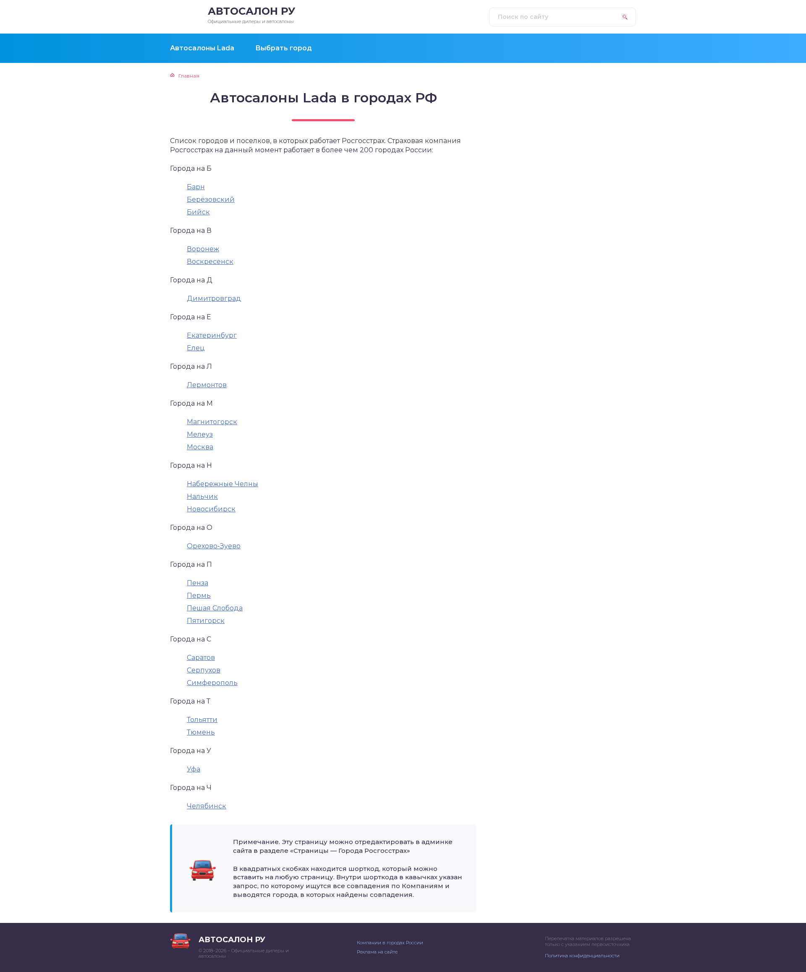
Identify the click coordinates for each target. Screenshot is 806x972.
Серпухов (203, 670)
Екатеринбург (212, 335)
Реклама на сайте (377, 952)
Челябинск (206, 806)
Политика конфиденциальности (582, 956)
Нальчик (202, 496)
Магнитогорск (212, 422)
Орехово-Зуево (214, 546)
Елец (196, 348)
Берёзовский (211, 199)
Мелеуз (200, 434)
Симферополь (212, 683)
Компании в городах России (390, 943)
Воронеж (203, 249)
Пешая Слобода (215, 608)
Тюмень (201, 732)
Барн (196, 187)
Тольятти (202, 720)
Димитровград (214, 298)
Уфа (193, 769)
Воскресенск (210, 262)
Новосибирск (211, 509)
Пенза (197, 583)
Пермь (199, 595)
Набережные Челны (222, 484)
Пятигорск (206, 621)
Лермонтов (207, 385)
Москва (200, 447)
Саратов (201, 658)
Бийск (198, 212)
